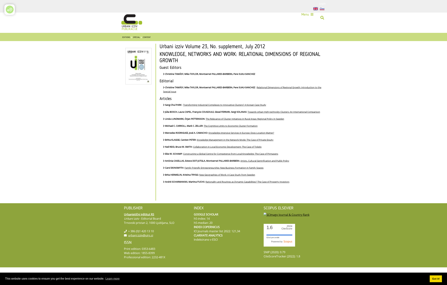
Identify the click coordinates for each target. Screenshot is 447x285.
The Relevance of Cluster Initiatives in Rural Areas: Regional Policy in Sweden (245, 118)
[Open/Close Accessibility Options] (10, 9)
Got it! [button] (436, 278)
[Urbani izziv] (127, 17)
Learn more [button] (112, 278)
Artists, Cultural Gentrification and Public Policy (264, 160)
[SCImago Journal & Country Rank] (286, 214)
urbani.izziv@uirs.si (140, 235)
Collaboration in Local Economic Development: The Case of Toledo (227, 146)
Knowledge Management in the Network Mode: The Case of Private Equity (235, 139)
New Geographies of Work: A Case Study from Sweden (227, 174)
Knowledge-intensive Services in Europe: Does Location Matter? (241, 132)
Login (322, 3)
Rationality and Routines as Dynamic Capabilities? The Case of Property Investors (247, 181)
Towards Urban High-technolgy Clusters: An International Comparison (284, 111)
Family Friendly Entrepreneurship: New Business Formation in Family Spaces (224, 167)
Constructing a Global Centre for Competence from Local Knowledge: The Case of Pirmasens (230, 153)
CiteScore (286, 227)
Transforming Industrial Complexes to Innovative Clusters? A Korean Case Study (224, 104)
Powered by (277, 241)
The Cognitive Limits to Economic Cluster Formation (231, 125)
